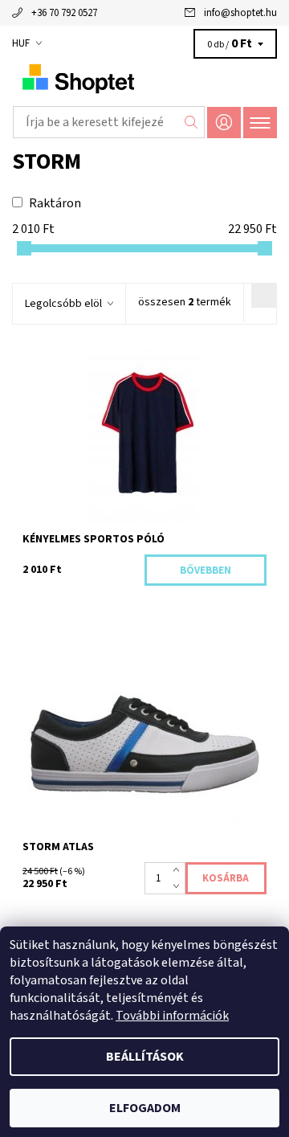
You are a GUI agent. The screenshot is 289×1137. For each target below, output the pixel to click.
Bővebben (205, 570)
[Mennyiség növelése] (179, 870)
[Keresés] (191, 122)
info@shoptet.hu (240, 13)
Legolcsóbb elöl (63, 304)
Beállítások (145, 1056)
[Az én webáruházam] (144, 79)
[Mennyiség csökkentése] (179, 886)
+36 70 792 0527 (64, 13)
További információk (172, 1016)
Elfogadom (145, 1108)
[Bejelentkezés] (224, 122)
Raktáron (55, 203)
